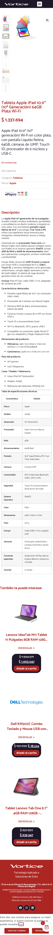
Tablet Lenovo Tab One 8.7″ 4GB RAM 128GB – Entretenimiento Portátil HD (26, 813)
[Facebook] (20, 907)
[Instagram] (26, 907)
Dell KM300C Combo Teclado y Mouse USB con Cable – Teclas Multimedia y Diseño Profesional (26, 731)
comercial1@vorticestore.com (37, 890)
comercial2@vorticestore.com (23, 891)
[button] (39, 4)
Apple (12, 183)
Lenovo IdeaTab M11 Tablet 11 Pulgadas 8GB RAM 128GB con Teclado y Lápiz (26, 640)
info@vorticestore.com (12, 890)
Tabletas (18, 178)
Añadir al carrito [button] (26, 668)
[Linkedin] (32, 907)
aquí (21, 924)
